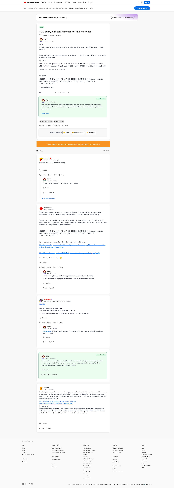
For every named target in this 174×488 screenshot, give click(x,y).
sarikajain (46, 387)
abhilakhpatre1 (48, 207)
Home (24, 8)
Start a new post (85, 144)
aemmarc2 (46, 158)
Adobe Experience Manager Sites (60, 8)
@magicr (42, 304)
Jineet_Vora (47, 299)
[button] (142, 8)
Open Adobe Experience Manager (123, 17)
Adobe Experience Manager (45, 8)
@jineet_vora (47, 331)
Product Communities (32, 8)
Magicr (45, 39)
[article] (73, 166)
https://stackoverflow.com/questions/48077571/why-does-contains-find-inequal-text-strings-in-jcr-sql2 (69, 253)
